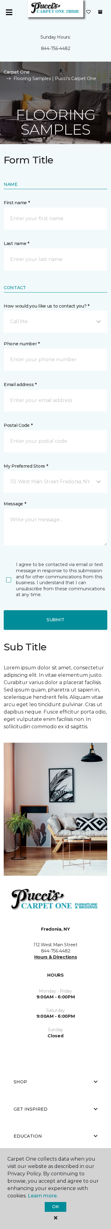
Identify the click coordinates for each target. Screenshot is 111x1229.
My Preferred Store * (26, 466)
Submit (55, 619)
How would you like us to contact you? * (46, 306)
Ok (55, 1206)
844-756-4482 (55, 48)
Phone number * (22, 344)
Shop (20, 1082)
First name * (17, 203)
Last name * (16, 243)
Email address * (20, 384)
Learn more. (43, 1196)
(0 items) (100, 12)
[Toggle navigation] (9, 12)
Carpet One (17, 72)
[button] (55, 322)
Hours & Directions (55, 957)
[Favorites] (88, 12)
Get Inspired (30, 1109)
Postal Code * (18, 425)
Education (28, 1136)
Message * (15, 504)
